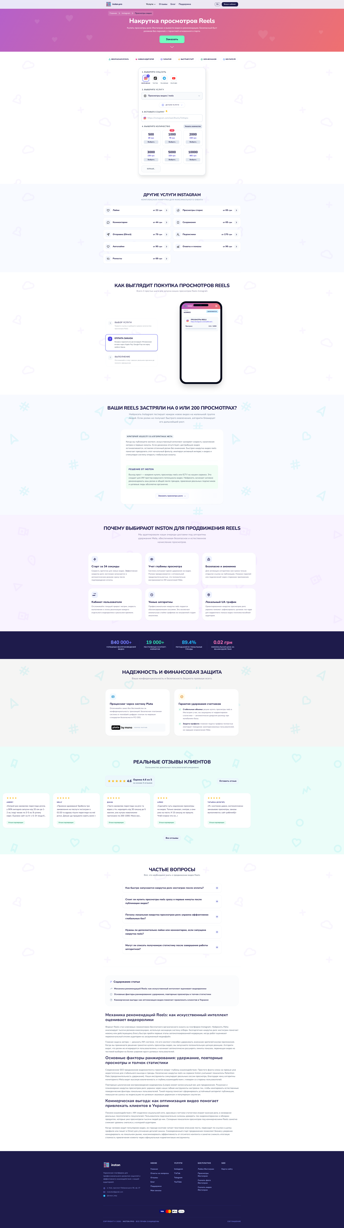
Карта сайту (227, 1169)
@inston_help (112, 1196)
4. (156, 126)
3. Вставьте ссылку (155, 112)
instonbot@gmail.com (115, 1192)
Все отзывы (172, 838)
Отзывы (163, 4)
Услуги (149, 4)
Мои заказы (155, 1190)
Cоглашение (234, 1221)
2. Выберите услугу (153, 89)
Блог (173, 4)
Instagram (178, 1169)
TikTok (177, 1173)
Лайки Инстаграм (206, 1169)
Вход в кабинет (230, 4)
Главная (154, 1169)
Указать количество (193, 126)
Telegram (178, 1177)
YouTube (178, 1182)
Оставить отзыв (227, 781)
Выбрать (151, 142)
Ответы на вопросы (159, 1173)
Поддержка (185, 4)
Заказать (172, 39)
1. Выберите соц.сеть (154, 72)
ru (217, 4)
